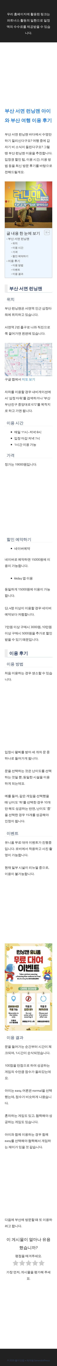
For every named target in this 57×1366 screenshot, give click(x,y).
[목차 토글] (45, 232)
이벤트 (16, 270)
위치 (15, 243)
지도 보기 (28, 379)
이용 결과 (18, 274)
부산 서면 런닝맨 (18, 239)
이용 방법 (18, 265)
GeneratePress (42, 1360)
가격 (15, 252)
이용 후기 (14, 261)
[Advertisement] (28, 76)
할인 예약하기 (20, 256)
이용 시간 (18, 248)
